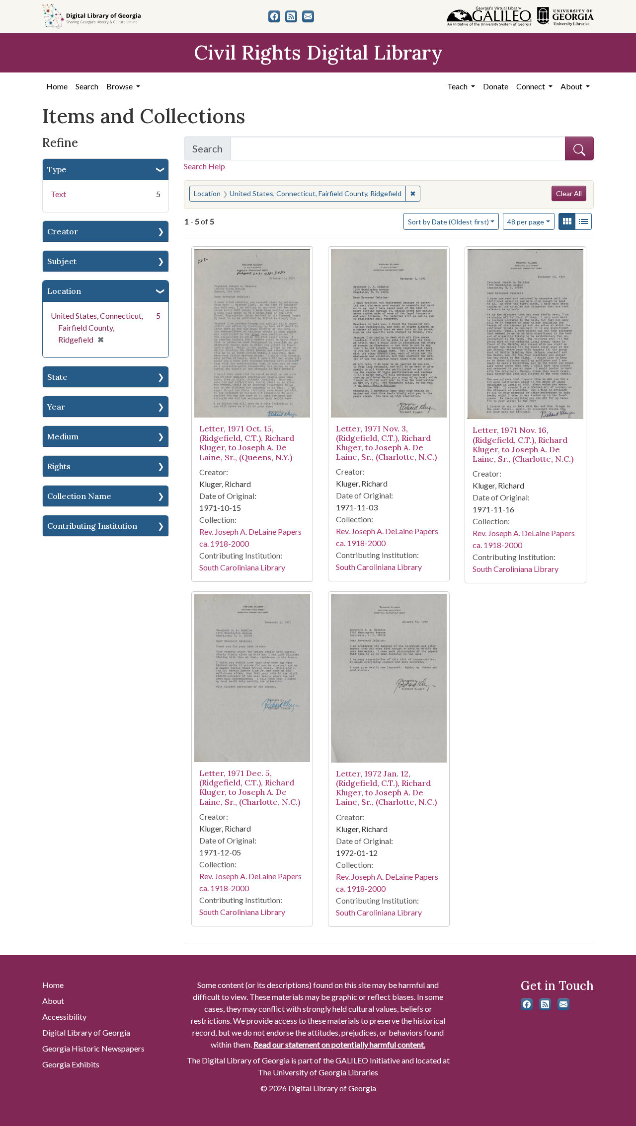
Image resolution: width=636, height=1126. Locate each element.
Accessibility (64, 1016)
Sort (448, 221)
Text (58, 194)
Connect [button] (531, 86)
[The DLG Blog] (291, 16)
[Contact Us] (308, 16)
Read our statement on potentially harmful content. (339, 1044)
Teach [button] (458, 86)
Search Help (204, 166)
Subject (62, 261)
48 (525, 221)
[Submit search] (579, 148)
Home (57, 86)
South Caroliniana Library (242, 567)
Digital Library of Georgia (86, 1032)
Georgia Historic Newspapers (93, 1048)
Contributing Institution (92, 526)
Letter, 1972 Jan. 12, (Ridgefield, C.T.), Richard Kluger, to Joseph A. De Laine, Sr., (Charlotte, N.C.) (386, 788)
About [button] (572, 86)
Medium (63, 436)
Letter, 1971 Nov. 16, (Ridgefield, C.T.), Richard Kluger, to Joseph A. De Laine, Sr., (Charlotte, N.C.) (523, 444)
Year (56, 407)
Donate (495, 86)
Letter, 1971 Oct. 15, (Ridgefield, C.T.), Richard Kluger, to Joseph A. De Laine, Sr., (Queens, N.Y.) (246, 442)
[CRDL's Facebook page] (274, 16)
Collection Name (79, 496)
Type (57, 169)
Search (87, 86)
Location (64, 291)
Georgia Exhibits (70, 1064)
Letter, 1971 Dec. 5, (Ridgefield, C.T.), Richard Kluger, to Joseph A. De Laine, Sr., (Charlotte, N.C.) (249, 787)
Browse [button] (120, 86)
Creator (62, 231)
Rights (59, 466)
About (53, 1000)
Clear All (569, 193)
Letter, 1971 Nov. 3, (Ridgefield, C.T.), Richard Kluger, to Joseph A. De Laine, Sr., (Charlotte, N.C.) (386, 442)
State (57, 377)
